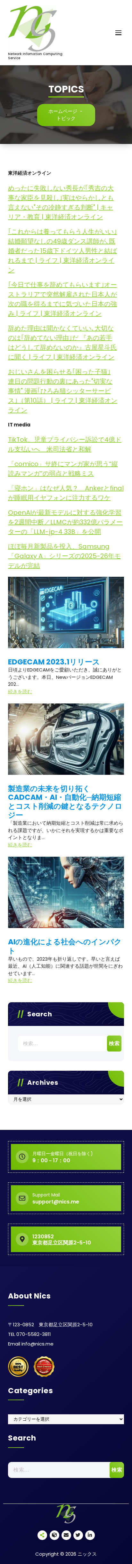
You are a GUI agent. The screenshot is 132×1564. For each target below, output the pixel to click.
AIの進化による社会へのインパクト (65, 946)
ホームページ (62, 111)
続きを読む (20, 691)
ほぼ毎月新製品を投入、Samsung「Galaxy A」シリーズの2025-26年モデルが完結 (64, 556)
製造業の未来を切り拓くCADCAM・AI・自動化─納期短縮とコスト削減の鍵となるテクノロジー (65, 802)
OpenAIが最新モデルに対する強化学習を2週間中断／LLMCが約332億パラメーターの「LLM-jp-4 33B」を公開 (65, 522)
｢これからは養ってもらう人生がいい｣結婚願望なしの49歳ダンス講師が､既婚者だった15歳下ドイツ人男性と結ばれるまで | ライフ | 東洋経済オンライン (62, 250)
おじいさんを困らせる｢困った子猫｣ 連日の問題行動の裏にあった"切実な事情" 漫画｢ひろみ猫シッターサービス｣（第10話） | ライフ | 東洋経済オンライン (62, 391)
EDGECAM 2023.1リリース (54, 662)
